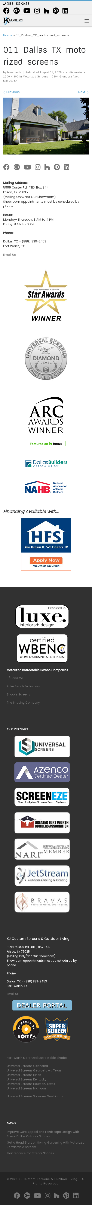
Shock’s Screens (18, 694)
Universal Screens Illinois (24, 1075)
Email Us (9, 255)
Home (7, 35)
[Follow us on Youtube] (27, 10)
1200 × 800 (11, 76)
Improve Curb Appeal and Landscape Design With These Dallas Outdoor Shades (43, 1134)
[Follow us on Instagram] (37, 10)
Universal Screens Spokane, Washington (35, 1096)
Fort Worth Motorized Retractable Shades (37, 1058)
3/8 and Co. (15, 678)
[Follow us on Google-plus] (16, 10)
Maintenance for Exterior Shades (30, 1153)
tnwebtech (14, 72)
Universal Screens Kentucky (26, 1079)
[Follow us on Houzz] (46, 10)
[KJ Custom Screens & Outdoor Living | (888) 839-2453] (12, 21)
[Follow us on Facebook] (6, 10)
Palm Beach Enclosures (23, 686)
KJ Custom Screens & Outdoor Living (48, 1179)
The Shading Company (23, 703)
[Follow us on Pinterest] (56, 10)
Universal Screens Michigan (26, 1088)
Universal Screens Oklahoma (27, 1066)
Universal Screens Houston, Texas (31, 1084)
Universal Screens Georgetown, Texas (34, 1070)
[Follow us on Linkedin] (65, 10)
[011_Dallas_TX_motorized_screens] (46, 126)
